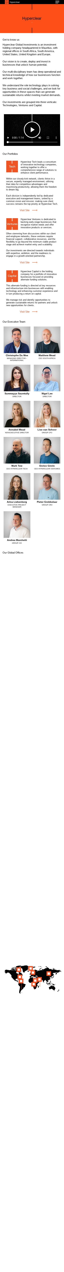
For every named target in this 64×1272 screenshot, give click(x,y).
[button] (57, 2)
